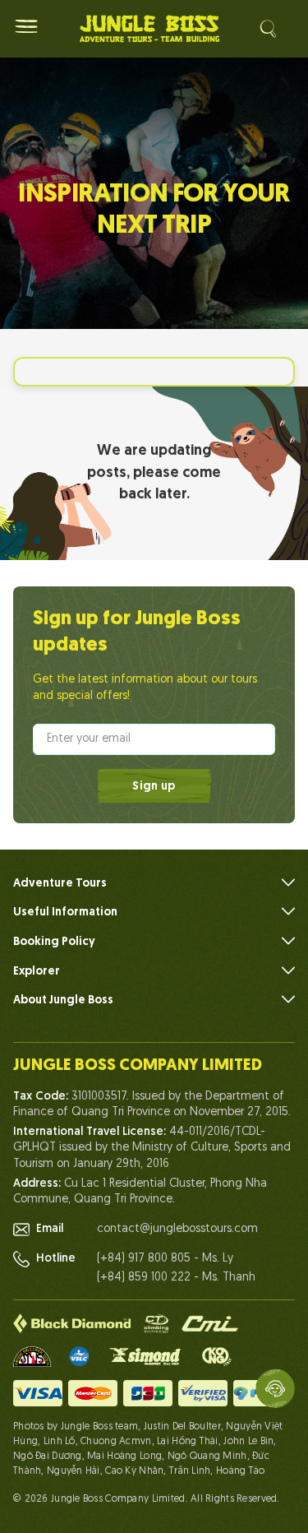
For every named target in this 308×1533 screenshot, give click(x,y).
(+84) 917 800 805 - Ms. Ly (165, 1259)
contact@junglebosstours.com (177, 1229)
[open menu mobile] (26, 26)
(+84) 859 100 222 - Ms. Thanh (176, 1277)
